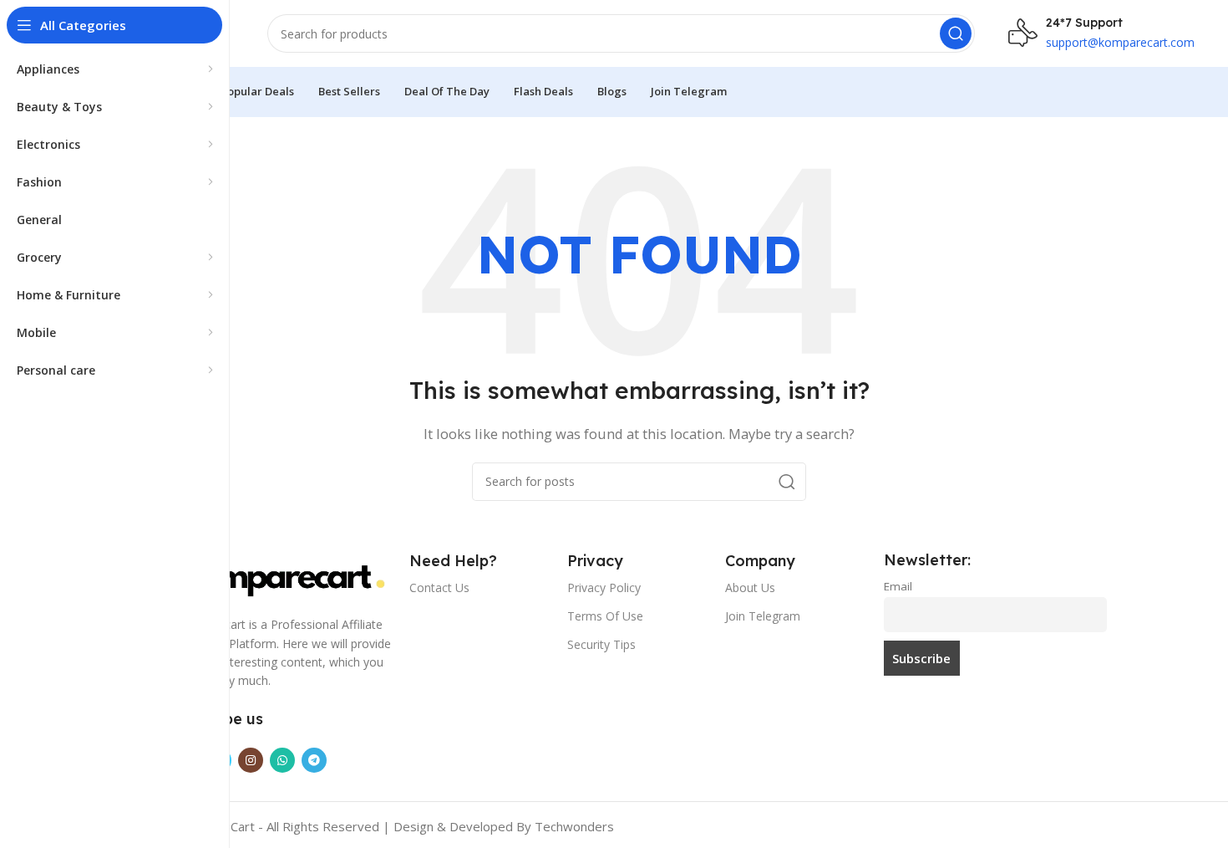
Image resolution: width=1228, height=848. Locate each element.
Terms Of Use (605, 616)
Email (898, 586)
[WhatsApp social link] (282, 760)
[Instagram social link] (250, 760)
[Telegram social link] (314, 760)
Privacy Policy (604, 587)
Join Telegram (762, 616)
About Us (750, 587)
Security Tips (601, 644)
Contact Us (439, 587)
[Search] (956, 33)
